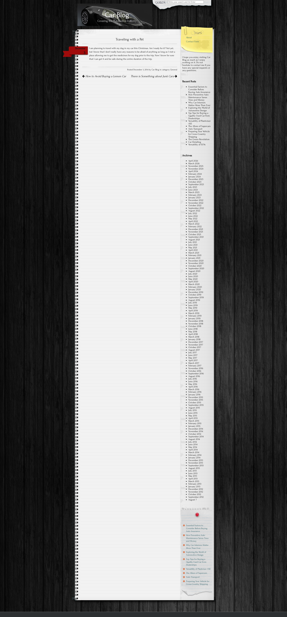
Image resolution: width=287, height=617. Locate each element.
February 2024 (195, 174)
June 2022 (193, 216)
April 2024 (193, 171)
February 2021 (194, 255)
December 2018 (195, 321)
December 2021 (195, 229)
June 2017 (192, 355)
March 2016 (193, 389)
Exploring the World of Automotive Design (199, 109)
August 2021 (194, 239)
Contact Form (192, 41)
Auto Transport (195, 128)
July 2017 (192, 352)
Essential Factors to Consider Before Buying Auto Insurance (199, 89)
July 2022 (192, 213)
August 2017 (194, 350)
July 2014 (192, 442)
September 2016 (196, 373)
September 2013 (196, 465)
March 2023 (193, 192)
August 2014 (194, 439)
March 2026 (194, 163)
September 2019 (196, 297)
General (173, 70)
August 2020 (194, 271)
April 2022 (193, 221)
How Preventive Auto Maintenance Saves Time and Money (198, 97)
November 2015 (195, 399)
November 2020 (196, 263)
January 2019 (194, 318)
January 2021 (194, 258)
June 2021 (192, 244)
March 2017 (193, 363)
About (189, 37)
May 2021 (192, 247)
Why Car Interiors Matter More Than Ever (199, 104)
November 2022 (195, 203)
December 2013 (195, 460)
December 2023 (195, 179)
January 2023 (194, 197)
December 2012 (195, 489)
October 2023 (194, 181)
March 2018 (193, 336)
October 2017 (194, 347)
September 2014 (196, 436)
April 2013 (193, 478)
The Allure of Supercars (199, 126)
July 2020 (192, 273)
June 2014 (192, 444)
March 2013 (193, 481)
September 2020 (196, 268)
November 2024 (195, 168)
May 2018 (192, 331)
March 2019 (193, 313)
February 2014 (194, 455)
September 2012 (196, 497)
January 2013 (194, 486)
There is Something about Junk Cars (153, 76)
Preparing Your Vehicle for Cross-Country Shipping (199, 134)
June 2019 (193, 305)
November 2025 (195, 166)
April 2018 (193, 334)
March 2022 (193, 223)
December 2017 (195, 342)
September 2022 (196, 208)
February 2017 (194, 365)
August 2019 (194, 300)
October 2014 (194, 434)
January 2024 (194, 176)
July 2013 (192, 470)
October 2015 (194, 402)
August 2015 (194, 407)
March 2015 (193, 420)
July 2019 (192, 302)
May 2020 (193, 279)
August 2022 (194, 210)
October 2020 (195, 266)
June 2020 (193, 276)
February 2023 (195, 195)
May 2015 (192, 415)
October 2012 (194, 494)
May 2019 (192, 307)
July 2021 (192, 242)
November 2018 (195, 323)
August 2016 (194, 376)
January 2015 (194, 426)
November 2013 (195, 462)
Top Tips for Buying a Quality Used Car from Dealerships (199, 116)
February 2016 (194, 392)
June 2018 (193, 329)
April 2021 (193, 250)
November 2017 (195, 344)
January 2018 (194, 339)
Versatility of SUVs (197, 144)
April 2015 (193, 418)
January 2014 (194, 457)
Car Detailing (194, 142)
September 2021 (196, 237)
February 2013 (194, 483)
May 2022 (192, 218)
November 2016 (195, 368)
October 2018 (194, 326)
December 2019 (195, 292)
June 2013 (192, 473)
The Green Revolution (199, 139)
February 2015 (194, 423)
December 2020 (196, 260)
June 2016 (193, 381)
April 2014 (193, 449)
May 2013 (192, 476)
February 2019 (194, 315)
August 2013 (194, 468)
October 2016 (194, 371)
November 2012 (195, 491)
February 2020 (195, 287)
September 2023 (196, 184)
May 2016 (192, 384)
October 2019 (194, 294)
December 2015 (195, 397)
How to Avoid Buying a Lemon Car (105, 76)
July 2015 (192, 410)
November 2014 (195, 431)
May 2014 (192, 447)
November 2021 (195, 231)
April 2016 (193, 386)
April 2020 (193, 281)
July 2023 (192, 187)
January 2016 (194, 394)
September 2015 (196, 405)
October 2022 (194, 205)
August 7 (192, 499)
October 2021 (194, 234)
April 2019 (193, 310)
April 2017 (193, 360)
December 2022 (195, 200)
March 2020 (194, 284)
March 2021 (193, 252)
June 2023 (193, 189)
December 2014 (195, 428)
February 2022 (195, 226)
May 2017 (192, 357)
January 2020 (194, 289)
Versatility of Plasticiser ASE (199, 122)
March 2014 (193, 452)
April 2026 (193, 160)
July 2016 (192, 378)
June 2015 (192, 413)
